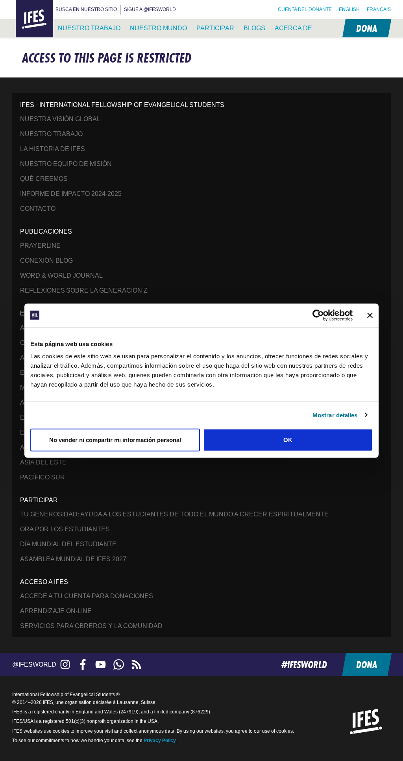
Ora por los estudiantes (65, 529)
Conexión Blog (46, 260)
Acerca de (293, 28)
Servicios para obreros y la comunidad (91, 626)
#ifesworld (304, 664)
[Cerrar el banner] (370, 315)
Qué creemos (44, 178)
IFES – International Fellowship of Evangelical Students (34, 19)
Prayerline (40, 245)
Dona (366, 28)
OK (287, 440)
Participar (215, 28)
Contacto (37, 208)
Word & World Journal (61, 275)
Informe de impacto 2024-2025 (71, 193)
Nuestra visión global (60, 119)
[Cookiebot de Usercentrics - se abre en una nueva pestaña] (318, 315)
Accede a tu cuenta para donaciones (86, 596)
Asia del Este (43, 462)
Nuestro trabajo (89, 28)
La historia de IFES (52, 149)
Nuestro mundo (158, 28)
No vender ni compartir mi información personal (115, 440)
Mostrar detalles (335, 414)
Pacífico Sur (42, 477)
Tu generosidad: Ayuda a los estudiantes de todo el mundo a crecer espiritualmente (174, 514)
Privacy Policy (160, 740)
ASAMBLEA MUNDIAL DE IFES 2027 (73, 559)
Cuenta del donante (305, 9)
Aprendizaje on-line (56, 611)
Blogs (254, 28)
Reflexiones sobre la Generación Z (84, 290)
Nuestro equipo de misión (66, 163)
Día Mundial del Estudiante (68, 544)
